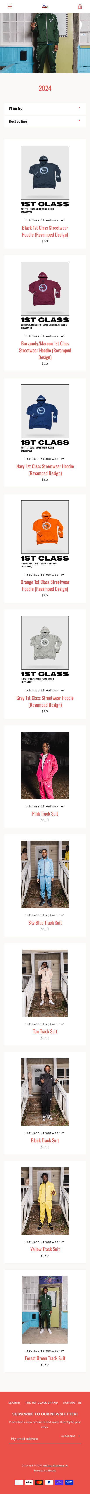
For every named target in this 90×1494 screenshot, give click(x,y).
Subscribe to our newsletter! (45, 1414)
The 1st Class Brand (41, 1402)
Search (14, 1402)
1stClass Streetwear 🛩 (55, 1465)
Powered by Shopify (45, 1470)
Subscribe (68, 1436)
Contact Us (72, 1402)
